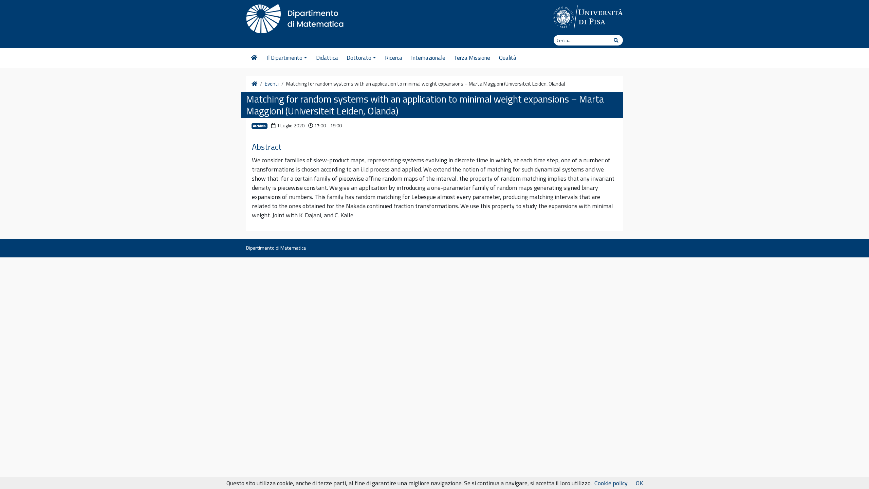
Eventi (272, 84)
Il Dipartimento (284, 57)
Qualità (507, 57)
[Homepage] (254, 58)
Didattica (327, 57)
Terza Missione (472, 57)
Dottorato (359, 57)
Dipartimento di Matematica (276, 248)
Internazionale (428, 57)
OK (639, 483)
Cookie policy (611, 483)
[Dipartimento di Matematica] (297, 17)
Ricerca (393, 57)
